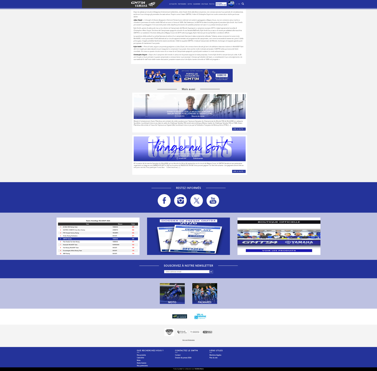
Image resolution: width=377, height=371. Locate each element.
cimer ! (181, 369)
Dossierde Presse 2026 (221, 4)
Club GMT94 (231, 4)
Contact (177, 355)
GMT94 (190, 4)
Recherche (243, 4)
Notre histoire (141, 363)
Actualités (173, 4)
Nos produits (141, 355)
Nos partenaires (142, 366)
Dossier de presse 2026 (183, 358)
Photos (211, 4)
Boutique (205, 4)
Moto (138, 360)
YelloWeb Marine (199, 369)
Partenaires (182, 4)
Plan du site (213, 358)
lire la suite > (239, 129)
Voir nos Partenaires (188, 340)
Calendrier (196, 4)
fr (239, 4)
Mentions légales (215, 355)
